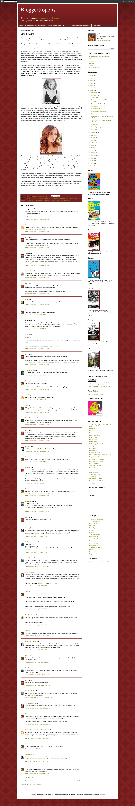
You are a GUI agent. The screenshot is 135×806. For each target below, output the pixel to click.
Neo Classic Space (94, 545)
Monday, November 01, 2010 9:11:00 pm (37, 483)
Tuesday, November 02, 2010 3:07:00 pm (37, 662)
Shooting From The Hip (98, 106)
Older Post (79, 781)
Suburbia (27, 467)
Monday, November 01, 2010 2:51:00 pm (37, 219)
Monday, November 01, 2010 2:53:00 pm (37, 231)
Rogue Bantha (93, 554)
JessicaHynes (69, 198)
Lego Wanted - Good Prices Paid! (99, 562)
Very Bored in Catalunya (32, 614)
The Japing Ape (93, 446)
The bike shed (29, 691)
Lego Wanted (97, 25)
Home (21, 25)
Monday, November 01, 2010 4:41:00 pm (37, 265)
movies (36, 200)
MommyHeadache (30, 271)
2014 (91, 80)
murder (40, 200)
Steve (29, 196)
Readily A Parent (94, 467)
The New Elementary (95, 547)
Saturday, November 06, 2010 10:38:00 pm (37, 738)
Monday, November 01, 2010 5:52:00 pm (37, 293)
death (50, 198)
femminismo (28, 558)
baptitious (31, 198)
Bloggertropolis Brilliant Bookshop (35, 25)
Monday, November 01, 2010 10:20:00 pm (37, 511)
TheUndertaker (29, 370)
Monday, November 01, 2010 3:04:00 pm (37, 247)
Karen (75, 198)
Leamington (24, 200)
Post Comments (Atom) (35, 784)
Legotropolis (93, 61)
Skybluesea (92, 470)
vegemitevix (28, 754)
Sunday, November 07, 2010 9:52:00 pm (36, 761)
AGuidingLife (29, 395)
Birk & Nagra (94, 129)
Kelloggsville (93, 448)
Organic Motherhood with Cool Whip (36, 729)
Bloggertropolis (38, 9)
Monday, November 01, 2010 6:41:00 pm (37, 304)
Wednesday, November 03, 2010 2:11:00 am (38, 708)
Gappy (27, 334)
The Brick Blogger (94, 521)
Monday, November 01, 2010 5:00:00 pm (37, 277)
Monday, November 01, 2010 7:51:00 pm (37, 424)
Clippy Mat (28, 501)
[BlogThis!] (54, 196)
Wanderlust (92, 483)
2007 (91, 163)
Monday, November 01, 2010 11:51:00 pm (37, 552)
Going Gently (93, 441)
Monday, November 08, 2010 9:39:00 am (37, 773)
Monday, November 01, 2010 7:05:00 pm (37, 364)
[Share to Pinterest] (59, 196)
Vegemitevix (92, 476)
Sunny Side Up (93, 472)
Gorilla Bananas (30, 418)
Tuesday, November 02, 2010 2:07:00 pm (37, 635)
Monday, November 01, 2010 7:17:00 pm (37, 389)
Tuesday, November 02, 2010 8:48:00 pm (37, 674)
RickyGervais (46, 200)
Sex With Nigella (95, 109)
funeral (63, 198)
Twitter (91, 65)
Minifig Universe (94, 543)
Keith (26, 299)
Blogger (102, 794)
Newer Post (24, 781)
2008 (91, 160)
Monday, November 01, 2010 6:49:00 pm (37, 314)
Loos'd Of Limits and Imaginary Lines (100, 454)
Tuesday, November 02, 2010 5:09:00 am (37, 566)
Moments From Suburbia (96, 459)
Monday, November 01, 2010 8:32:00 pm (37, 451)
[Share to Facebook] (57, 196)
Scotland (57, 200)
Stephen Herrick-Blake (105, 383)
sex (62, 200)
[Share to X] (55, 196)
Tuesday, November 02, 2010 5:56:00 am (37, 586)
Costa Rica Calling (94, 430)
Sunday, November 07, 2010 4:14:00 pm (36, 749)
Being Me (28, 572)
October (93, 132)
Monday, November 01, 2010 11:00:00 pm (37, 522)
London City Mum (94, 452)
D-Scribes (92, 433)
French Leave (93, 437)
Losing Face (94, 97)
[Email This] (52, 196)
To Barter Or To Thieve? (98, 104)
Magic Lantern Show (95, 457)
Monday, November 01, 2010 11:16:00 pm (37, 536)
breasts (37, 198)
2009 (91, 158)
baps (27, 198)
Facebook (92, 63)
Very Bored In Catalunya (96, 478)
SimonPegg (67, 200)
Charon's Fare (93, 59)
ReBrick (91, 549)
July (92, 140)
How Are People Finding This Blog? (57, 25)
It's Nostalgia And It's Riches (97, 444)
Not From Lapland (30, 641)
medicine (30, 200)
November (94, 95)
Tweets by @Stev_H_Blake (95, 394)
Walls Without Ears (94, 67)
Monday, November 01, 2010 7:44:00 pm (37, 412)
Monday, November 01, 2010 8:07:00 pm (37, 440)
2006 (91, 165)
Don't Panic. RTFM (94, 435)
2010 (91, 90)
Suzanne (27, 446)
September (94, 135)
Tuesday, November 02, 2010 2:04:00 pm (37, 625)
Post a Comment (28, 777)
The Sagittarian (29, 527)
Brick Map (92, 528)
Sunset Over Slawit (94, 474)
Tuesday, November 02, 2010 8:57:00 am (37, 609)
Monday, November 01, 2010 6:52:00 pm (37, 329)
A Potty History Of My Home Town (80, 25)
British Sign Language (97, 127)
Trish (26, 225)
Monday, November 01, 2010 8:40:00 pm (37, 461)
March (93, 150)
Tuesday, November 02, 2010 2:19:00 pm (37, 650)
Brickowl (91, 530)
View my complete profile (104, 40)
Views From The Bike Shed (97, 481)
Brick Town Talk (93, 536)
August (93, 137)
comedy (46, 198)
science (53, 200)
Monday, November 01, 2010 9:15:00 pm (37, 495)
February (94, 152)
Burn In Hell (94, 124)
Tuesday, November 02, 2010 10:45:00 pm (37, 685)
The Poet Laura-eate (95, 465)
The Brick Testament (95, 534)
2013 (91, 83)
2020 (91, 75)
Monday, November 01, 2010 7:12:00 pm (37, 375)
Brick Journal (93, 523)
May (92, 145)
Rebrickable (92, 552)
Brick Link (92, 525)
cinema (41, 198)
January (93, 155)
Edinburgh (55, 198)
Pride (92, 114)
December (94, 92)
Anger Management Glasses (47, 18)
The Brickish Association (96, 519)
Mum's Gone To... (94, 463)
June (92, 142)
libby (26, 253)
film (60, 198)
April (92, 147)
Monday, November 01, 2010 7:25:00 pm (37, 400)
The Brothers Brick (94, 538)
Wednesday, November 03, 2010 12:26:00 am (38, 697)
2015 (91, 78)
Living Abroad (93, 450)
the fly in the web (30, 542)
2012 (91, 85)
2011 (91, 88)
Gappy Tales (93, 439)
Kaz (90, 491)
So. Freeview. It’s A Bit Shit (98, 111)
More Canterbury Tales (96, 461)
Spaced (46, 69)
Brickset (91, 532)
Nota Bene (28, 668)
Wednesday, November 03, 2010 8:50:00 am (38, 724)
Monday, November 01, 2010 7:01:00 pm (37, 348)
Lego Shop (92, 541)
